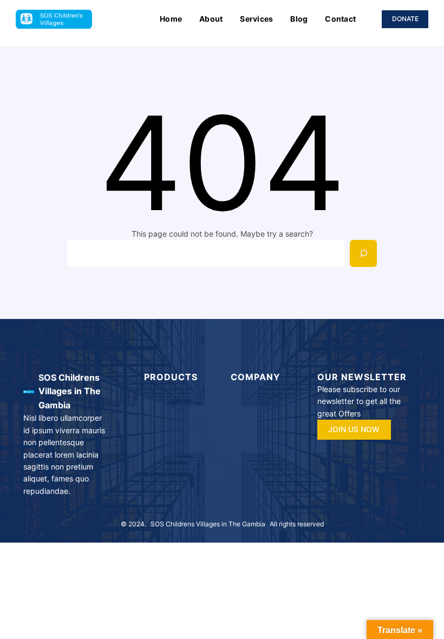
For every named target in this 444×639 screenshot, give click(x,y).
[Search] (363, 253)
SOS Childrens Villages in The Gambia (69, 391)
